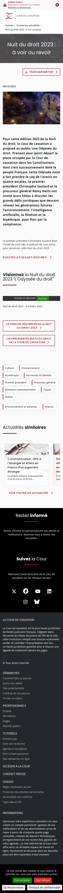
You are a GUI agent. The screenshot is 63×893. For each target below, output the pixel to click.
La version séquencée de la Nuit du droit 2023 (29, 325)
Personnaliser (15, 887)
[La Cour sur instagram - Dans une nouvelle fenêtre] (25, 602)
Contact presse (14, 774)
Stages (6, 721)
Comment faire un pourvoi (17, 678)
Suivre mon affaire (12, 683)
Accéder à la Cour (16, 766)
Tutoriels (10, 733)
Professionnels (14, 706)
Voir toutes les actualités (28, 493)
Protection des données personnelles (23, 792)
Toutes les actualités (28, 25)
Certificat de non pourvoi (16, 693)
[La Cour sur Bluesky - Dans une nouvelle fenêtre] (37, 602)
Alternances (9, 716)
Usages (8, 782)
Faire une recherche (14, 743)
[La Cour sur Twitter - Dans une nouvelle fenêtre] (14, 591)
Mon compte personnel (16, 753)
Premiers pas (10, 738)
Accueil (9, 25)
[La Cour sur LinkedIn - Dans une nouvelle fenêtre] (49, 591)
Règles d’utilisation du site (17, 787)
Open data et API (12, 802)
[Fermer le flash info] (57, 4)
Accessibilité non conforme (17, 797)
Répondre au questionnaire (19, 7)
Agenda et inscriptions (15, 748)
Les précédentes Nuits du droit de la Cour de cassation (28, 340)
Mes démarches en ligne (16, 758)
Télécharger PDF (41, 72)
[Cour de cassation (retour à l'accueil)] (32, 16)
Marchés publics (12, 726)
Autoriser (42, 298)
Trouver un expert (12, 698)
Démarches (11, 673)
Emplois (7, 711)
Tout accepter (22, 880)
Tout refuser (43, 880)
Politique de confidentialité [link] (44, 887)
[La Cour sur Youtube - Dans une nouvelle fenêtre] (37, 591)
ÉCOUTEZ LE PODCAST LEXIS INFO (25, 257)
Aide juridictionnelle (13, 688)
